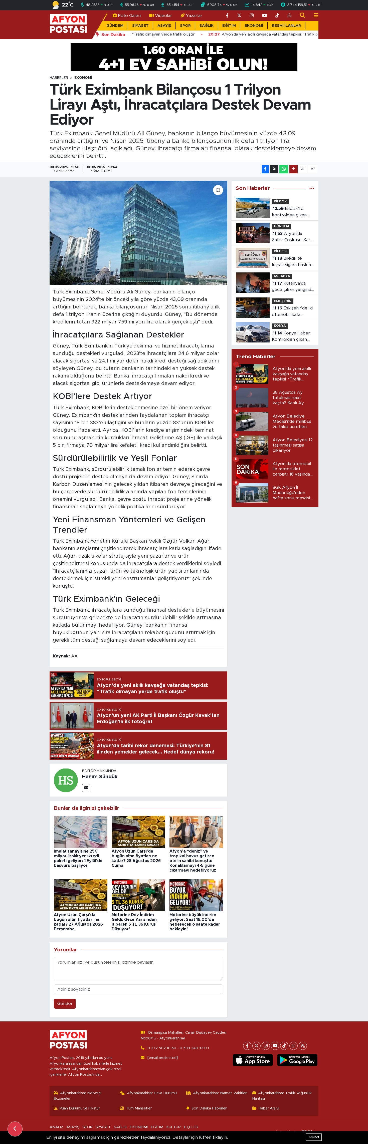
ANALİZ (56, 1127)
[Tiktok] (284, 1046)
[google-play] (297, 1060)
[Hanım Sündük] (66, 780)
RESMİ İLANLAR (286, 26)
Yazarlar (194, 16)
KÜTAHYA (282, 276)
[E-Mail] (86, 788)
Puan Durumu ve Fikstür (80, 1108)
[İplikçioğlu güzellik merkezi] (184, 57)
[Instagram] (266, 1046)
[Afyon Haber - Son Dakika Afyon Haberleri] (68, 24)
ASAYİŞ (164, 26)
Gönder (65, 1003)
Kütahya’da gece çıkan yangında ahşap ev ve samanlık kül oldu (292, 287)
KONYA (280, 325)
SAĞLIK (207, 26)
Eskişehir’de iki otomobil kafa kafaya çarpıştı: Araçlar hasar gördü (292, 312)
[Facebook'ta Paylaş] (265, 169)
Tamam (314, 1136)
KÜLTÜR (173, 1127)
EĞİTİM (229, 26)
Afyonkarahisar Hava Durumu (152, 1093)
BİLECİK (280, 201)
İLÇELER (191, 1127)
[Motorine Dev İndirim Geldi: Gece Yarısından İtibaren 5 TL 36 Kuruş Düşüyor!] (138, 895)
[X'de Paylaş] (274, 169)
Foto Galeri (129, 16)
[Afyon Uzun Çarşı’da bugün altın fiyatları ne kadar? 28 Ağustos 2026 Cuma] (138, 831)
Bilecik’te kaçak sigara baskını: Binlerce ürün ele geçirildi (292, 262)
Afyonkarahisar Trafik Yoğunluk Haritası (282, 1095)
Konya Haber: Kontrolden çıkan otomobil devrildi (291, 337)
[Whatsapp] (293, 1046)
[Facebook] (247, 1046)
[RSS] (303, 1046)
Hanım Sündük (99, 776)
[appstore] (253, 1060)
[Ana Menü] (313, 15)
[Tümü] (311, 188)
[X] (256, 1046)
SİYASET (140, 26)
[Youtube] (275, 1046)
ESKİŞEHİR (282, 301)
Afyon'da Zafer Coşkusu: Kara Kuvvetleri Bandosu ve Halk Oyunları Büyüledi (292, 237)
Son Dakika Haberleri (209, 1108)
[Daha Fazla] (293, 169)
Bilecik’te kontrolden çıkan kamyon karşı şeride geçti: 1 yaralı (292, 212)
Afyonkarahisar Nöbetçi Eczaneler (78, 1095)
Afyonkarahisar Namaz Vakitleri (220, 1093)
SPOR (185, 26)
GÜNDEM (114, 26)
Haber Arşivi (269, 1108)
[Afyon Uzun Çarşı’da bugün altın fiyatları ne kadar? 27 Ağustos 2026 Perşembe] (80, 895)
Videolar (163, 16)
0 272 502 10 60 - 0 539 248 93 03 (178, 1048)
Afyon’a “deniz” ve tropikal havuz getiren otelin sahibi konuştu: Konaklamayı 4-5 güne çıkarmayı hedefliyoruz (192, 861)
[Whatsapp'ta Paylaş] (283, 169)
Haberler (59, 78)
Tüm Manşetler (139, 1108)
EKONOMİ (254, 26)
